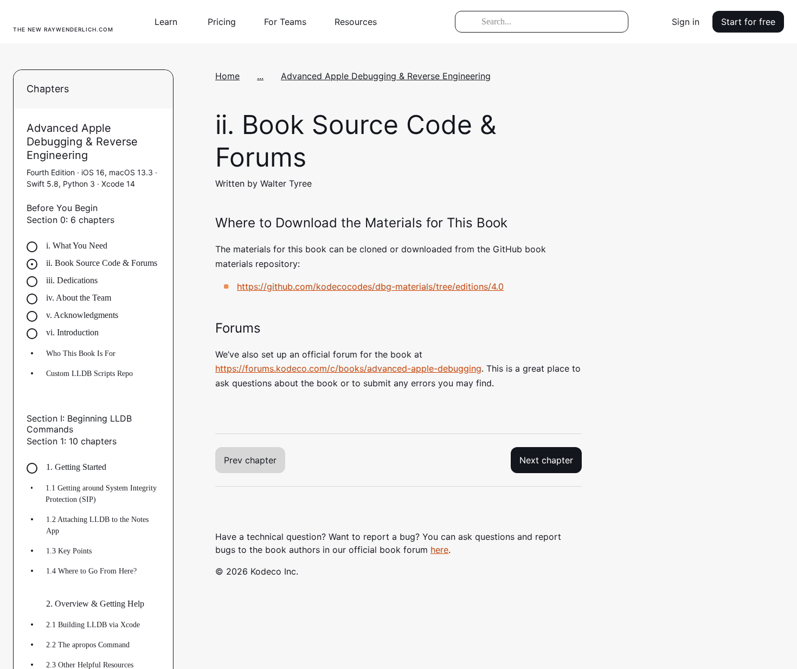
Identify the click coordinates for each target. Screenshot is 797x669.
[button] (170, 22)
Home (227, 76)
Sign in (685, 21)
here (439, 549)
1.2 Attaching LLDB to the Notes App (97, 525)
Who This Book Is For (80, 353)
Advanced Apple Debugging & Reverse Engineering (386, 76)
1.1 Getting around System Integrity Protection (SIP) (101, 494)
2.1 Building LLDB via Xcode (93, 625)
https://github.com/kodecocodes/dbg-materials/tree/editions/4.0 (370, 286)
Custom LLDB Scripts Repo (89, 373)
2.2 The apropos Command (88, 645)
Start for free (748, 21)
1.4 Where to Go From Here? (91, 571)
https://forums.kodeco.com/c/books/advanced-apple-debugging (348, 368)
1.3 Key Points (69, 551)
